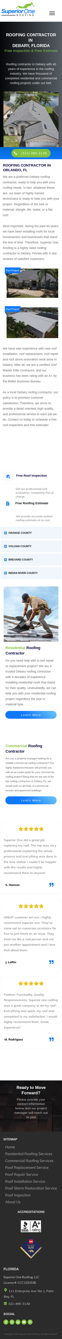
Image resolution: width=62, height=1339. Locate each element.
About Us (12, 1202)
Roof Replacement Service (27, 1167)
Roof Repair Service (21, 1174)
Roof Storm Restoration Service (31, 1188)
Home (10, 1147)
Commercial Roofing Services (29, 1160)
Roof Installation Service (25, 1181)
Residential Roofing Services (28, 1153)
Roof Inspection (18, 1195)
